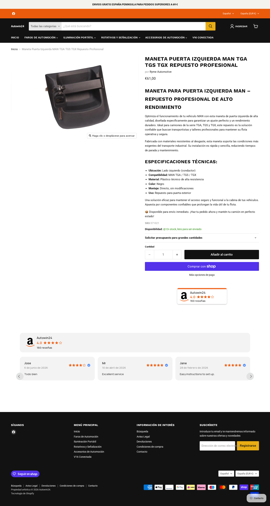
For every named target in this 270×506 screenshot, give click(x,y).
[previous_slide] (20, 376)
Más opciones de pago (202, 274)
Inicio (15, 37)
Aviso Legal (143, 436)
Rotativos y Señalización (119, 37)
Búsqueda (142, 431)
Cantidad (149, 246)
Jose (27, 363)
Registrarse (248, 445)
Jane (183, 363)
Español (227, 13)
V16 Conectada (203, 37)
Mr (104, 363)
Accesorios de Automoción (165, 37)
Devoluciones (144, 441)
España (248, 13)
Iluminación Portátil (78, 37)
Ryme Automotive (161, 71)
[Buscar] (210, 26)
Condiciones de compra (150, 446)
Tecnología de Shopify (22, 493)
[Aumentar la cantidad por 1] (177, 254)
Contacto (142, 451)
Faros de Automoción (40, 37)
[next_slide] (250, 376)
